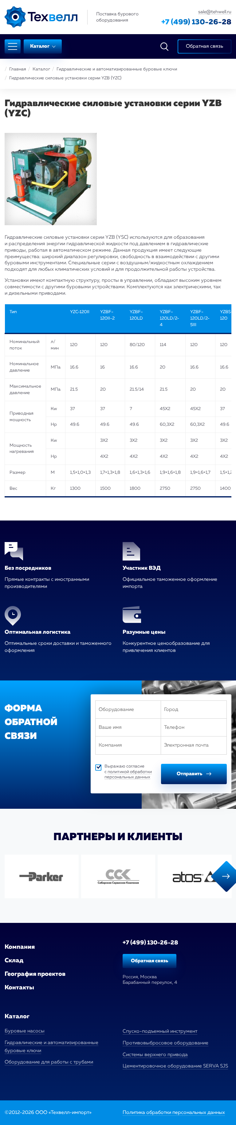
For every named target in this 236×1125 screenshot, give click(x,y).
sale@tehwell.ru (214, 12)
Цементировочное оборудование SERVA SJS (175, 1066)
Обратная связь (149, 961)
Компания (20, 947)
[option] (41, 876)
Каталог (40, 46)
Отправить (190, 774)
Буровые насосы (25, 1031)
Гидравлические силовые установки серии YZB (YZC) (65, 78)
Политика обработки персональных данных (174, 1112)
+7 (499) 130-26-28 (196, 22)
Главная (17, 69)
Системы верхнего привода (155, 1054)
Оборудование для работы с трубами (49, 1062)
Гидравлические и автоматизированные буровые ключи (117, 69)
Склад (14, 960)
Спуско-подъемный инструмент (160, 1031)
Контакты (19, 987)
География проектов (35, 974)
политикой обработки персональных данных (128, 775)
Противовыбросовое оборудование (165, 1043)
